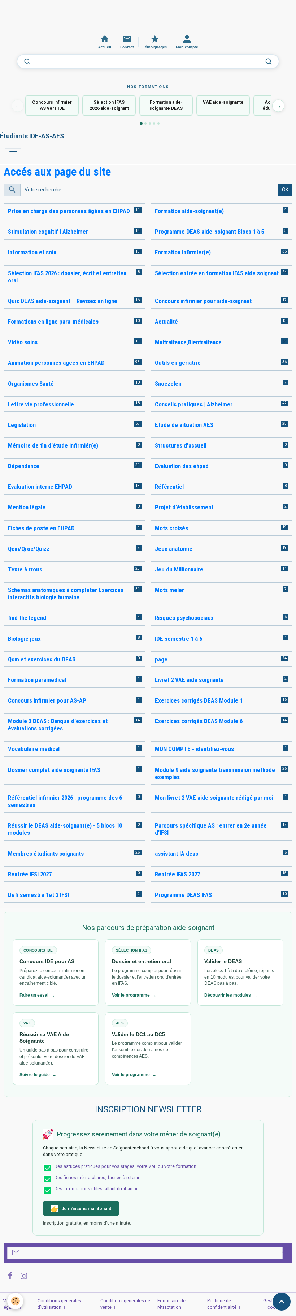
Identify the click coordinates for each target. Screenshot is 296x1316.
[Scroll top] (282, 1302)
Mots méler (169, 590)
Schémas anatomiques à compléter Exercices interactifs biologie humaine (65, 593)
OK (285, 190)
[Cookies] (15, 1301)
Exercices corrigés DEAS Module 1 (199, 700)
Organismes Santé (31, 383)
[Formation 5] (158, 123)
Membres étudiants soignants (46, 853)
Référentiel (169, 486)
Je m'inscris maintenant (86, 1208)
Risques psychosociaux (184, 617)
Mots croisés (171, 528)
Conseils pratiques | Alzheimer (193, 404)
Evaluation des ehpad (182, 466)
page (161, 659)
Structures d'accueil (180, 445)
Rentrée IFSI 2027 (30, 874)
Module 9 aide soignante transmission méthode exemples (215, 773)
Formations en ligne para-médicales (53, 321)
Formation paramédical (37, 679)
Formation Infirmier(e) (183, 252)
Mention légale (26, 507)
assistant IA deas (176, 853)
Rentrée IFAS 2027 (177, 874)
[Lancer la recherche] (268, 61)
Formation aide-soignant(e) (189, 211)
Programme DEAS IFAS (183, 894)
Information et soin (32, 252)
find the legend (27, 617)
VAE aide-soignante (223, 102)
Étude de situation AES (184, 424)
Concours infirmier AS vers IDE (52, 105)
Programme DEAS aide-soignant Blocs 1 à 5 (209, 231)
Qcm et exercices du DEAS (41, 659)
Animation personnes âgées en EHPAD (56, 362)
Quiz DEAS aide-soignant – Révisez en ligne (62, 301)
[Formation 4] (154, 123)
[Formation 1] (141, 123)
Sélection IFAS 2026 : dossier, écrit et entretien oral (67, 276)
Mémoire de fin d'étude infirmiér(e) (53, 445)
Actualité (166, 321)
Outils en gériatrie (178, 362)
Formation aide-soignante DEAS (166, 105)
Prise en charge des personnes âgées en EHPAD (69, 211)
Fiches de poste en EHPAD (41, 528)
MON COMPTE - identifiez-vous (194, 748)
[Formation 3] (150, 123)
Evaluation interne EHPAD (40, 486)
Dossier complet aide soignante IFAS (54, 769)
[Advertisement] (131, 16)
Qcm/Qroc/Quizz (28, 548)
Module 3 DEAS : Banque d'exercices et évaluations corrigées (58, 724)
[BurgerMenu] (13, 153)
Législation (22, 424)
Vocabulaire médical (34, 748)
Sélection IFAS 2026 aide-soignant (109, 105)
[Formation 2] (145, 123)
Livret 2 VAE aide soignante (189, 679)
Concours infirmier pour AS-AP (47, 700)
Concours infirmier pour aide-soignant (203, 301)
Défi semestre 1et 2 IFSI (38, 894)
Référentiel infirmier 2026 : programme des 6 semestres (65, 801)
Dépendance (23, 466)
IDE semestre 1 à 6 (178, 638)
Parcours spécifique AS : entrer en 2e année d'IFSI (211, 829)
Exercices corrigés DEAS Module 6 (199, 721)
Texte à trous (25, 569)
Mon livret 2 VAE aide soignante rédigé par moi (214, 797)
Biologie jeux (24, 638)
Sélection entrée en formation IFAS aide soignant (217, 273)
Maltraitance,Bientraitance (188, 342)
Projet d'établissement (184, 507)
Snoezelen (168, 383)
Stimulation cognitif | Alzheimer (48, 231)
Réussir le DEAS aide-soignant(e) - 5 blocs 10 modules (65, 829)
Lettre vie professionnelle (41, 404)
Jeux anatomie (173, 548)
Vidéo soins (23, 342)
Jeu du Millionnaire (179, 569)
